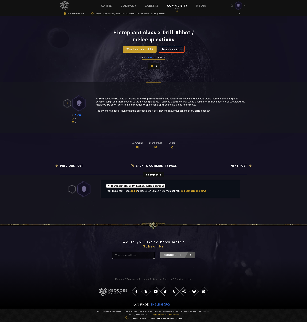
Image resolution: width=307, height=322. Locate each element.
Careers (151, 6)
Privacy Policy (161, 279)
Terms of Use (136, 279)
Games (106, 6)
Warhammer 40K (140, 49)
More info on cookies (164, 314)
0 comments (153, 174)
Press (119, 279)
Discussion (172, 49)
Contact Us (183, 279)
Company (128, 6)
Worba (149, 57)
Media (201, 6)
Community (177, 6)
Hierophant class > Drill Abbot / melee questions (137, 186)
